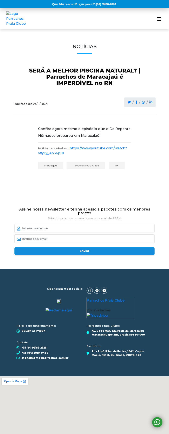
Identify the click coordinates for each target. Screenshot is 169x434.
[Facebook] (97, 291)
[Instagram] (90, 291)
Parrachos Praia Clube (86, 165)
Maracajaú (50, 165)
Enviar (84, 251)
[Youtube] (104, 291)
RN (117, 165)
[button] (84, 4)
